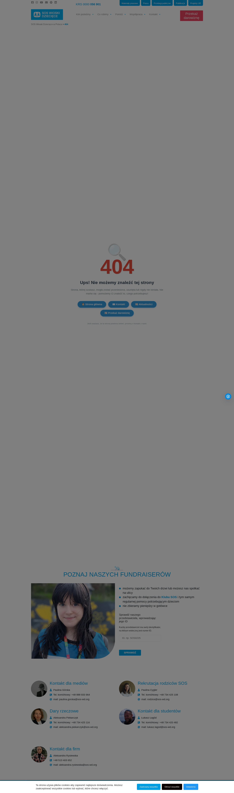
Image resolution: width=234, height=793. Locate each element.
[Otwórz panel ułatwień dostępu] (228, 396)
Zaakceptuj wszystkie (149, 787)
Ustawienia (191, 787)
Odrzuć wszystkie (172, 787)
